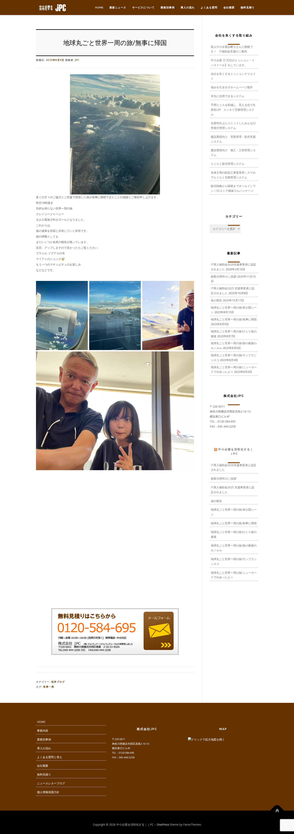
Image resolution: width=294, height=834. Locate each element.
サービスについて (143, 7)
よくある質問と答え (49, 757)
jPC (77, 60)
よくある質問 (209, 7)
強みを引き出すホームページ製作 (232, 87)
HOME (99, 7)
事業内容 (42, 730)
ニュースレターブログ (51, 783)
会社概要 (229, 7)
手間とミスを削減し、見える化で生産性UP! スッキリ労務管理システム (233, 109)
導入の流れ (188, 7)
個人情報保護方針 (48, 792)
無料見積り (248, 7)
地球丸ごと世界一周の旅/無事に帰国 (234, 319)
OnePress (163, 824)
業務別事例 (168, 7)
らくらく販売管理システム (227, 164)
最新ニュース (117, 7)
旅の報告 (216, 300)
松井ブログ (58, 681)
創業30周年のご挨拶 (223, 276)
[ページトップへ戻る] (277, 810)
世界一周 (48, 686)
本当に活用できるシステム (227, 96)
